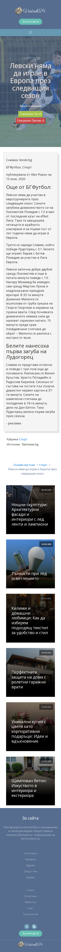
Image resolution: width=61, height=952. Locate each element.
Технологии (30, 914)
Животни (30, 902)
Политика (30, 896)
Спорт (23, 439)
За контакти (30, 21)
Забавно (30, 859)
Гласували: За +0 (30, 114)
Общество (30, 871)
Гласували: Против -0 (30, 120)
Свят (30, 908)
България (30, 853)
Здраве (30, 865)
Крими (30, 877)
